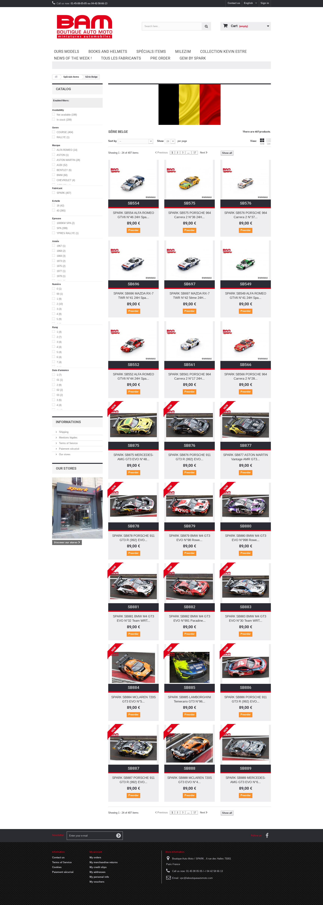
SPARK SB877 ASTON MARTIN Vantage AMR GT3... (245, 457)
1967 (61, 245)
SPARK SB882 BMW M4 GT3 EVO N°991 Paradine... (189, 618)
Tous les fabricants (121, 58)
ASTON (63, 155)
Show (160, 141)
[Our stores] (77, 508)
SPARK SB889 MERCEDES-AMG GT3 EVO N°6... (246, 780)
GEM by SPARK (193, 58)
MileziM (183, 51)
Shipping (63, 432)
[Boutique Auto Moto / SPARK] (86, 26)
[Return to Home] (56, 77)
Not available (67, 114)
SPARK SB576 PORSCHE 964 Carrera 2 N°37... (245, 215)
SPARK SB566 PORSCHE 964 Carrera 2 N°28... (245, 376)
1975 (61, 266)
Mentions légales (67, 437)
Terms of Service (68, 443)
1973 (61, 261)
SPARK (64, 192)
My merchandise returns (104, 862)
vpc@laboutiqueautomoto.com (196, 878)
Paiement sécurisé (68, 448)
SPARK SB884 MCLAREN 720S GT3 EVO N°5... (133, 699)
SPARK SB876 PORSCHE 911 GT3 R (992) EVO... (189, 457)
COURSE (65, 132)
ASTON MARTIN (68, 160)
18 (60, 205)
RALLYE (63, 137)
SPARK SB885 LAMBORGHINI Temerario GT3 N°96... (189, 699)
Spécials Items (151, 51)
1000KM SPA (66, 223)
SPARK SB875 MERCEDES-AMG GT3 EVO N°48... (133, 457)
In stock (64, 119)
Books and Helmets (107, 51)
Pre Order (160, 58)
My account (96, 852)
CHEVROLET (66, 180)
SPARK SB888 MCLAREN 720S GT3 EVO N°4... (189, 780)
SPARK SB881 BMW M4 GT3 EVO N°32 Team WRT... (133, 618)
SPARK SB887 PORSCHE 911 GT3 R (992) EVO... (133, 780)
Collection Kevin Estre (223, 51)
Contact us (234, 3)
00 (60, 293)
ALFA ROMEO (67, 150)
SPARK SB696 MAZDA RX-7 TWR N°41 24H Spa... (133, 296)
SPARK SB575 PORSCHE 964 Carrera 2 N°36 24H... (189, 215)
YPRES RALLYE (68, 233)
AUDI (62, 165)
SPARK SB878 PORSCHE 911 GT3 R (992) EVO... (133, 538)
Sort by (112, 141)
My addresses (97, 872)
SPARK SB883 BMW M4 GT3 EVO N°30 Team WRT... (245, 618)
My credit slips (98, 867)
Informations (68, 422)
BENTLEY (64, 170)
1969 (61, 256)
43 (61, 210)
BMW (62, 175)
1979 (61, 276)
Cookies (56, 867)
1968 (61, 251)
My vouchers (97, 881)
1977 (61, 271)
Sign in (265, 3)
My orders (95, 857)
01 (60, 379)
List (268, 144)
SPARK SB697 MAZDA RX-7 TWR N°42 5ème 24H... (190, 296)
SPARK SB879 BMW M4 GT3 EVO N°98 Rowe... (189, 538)
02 (60, 390)
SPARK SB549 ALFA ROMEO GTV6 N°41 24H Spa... (245, 296)
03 (60, 395)
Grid (262, 144)
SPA (62, 228)
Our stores (64, 454)
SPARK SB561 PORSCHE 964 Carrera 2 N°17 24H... (189, 376)
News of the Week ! (73, 58)
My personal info (99, 877)
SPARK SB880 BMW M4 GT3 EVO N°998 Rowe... (245, 538)
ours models (66, 51)
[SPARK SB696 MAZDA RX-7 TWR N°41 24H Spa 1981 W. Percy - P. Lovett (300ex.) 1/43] (133, 263)
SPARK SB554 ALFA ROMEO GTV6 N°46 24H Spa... (133, 215)
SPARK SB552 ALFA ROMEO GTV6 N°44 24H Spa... (133, 376)
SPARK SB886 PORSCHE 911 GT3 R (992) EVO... (245, 699)
